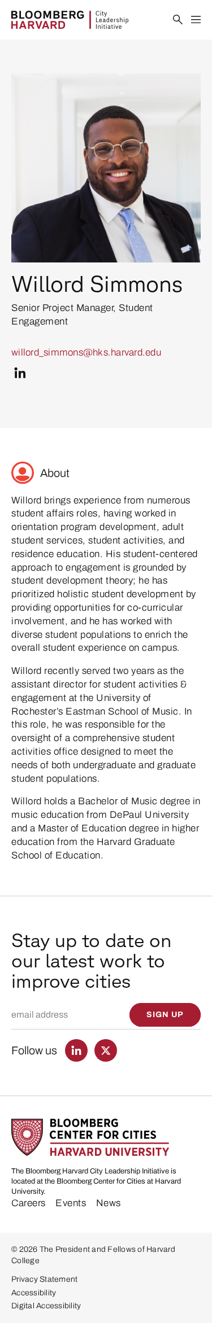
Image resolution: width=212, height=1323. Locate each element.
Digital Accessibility (46, 1306)
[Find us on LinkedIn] (76, 1050)
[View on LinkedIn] (20, 373)
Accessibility (33, 1293)
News (108, 1203)
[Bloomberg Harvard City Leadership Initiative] (69, 20)
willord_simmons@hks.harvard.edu (86, 352)
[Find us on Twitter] (105, 1050)
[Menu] (196, 20)
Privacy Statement (44, 1279)
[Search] (178, 20)
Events (70, 1203)
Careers (28, 1203)
